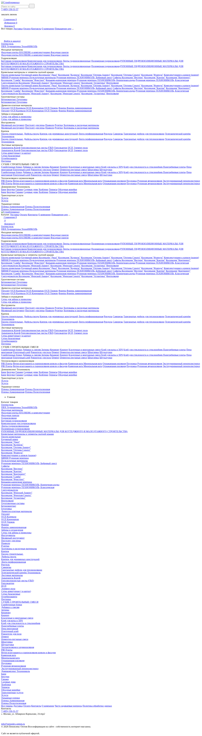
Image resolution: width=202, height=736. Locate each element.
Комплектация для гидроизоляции (44, 61)
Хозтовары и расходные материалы (81, 125)
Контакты (36, 28)
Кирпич (64, 167)
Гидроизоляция (9, 418)
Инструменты (8, 535)
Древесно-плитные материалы (16, 511)
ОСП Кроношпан (35, 108)
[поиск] (31, 6)
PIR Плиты (6, 181)
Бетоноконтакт (9, 99)
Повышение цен (63, 28)
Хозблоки (43, 189)
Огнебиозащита (9, 158)
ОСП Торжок (51, 108)
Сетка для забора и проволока (16, 116)
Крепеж (5, 551)
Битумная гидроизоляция (14, 61)
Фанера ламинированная (79, 108)
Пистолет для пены (35, 125)
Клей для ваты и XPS (112, 167)
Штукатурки (106, 169)
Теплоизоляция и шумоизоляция (17, 647)
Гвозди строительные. (12, 134)
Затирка (45, 167)
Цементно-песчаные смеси (73, 169)
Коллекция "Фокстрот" (33, 80)
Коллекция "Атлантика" (93, 83)
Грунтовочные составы (13, 503)
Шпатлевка (93, 169)
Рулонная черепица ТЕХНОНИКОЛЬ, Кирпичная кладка (106, 80)
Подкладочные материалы (42, 77)
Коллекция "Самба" (11, 80)
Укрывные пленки (10, 698)
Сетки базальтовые (10, 155)
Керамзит (54, 167)
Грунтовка (22, 99)
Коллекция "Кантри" (154, 77)
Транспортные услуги (12, 692)
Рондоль (108, 134)
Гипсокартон (60, 147)
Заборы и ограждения (12, 530)
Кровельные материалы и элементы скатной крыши (27, 434)
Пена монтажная (9, 628)
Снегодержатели (10, 83)
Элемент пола (81, 147)
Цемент (55, 169)
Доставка (18, 28)
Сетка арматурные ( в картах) (16, 153)
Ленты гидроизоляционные (77, 61)
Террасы (53, 189)
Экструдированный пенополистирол (181, 181)
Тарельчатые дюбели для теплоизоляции (143, 134)
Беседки (11, 189)
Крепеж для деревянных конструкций (59, 134)
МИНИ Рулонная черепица (15, 77)
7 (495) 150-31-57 (9, 9)
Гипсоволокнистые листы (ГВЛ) (37, 147)
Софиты (117, 77)
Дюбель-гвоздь (31, 134)
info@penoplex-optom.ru (13, 724)
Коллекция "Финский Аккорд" (34, 83)
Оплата (27, 28)
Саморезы (118, 134)
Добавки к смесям (32, 167)
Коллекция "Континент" (178, 77)
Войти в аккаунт (12, 41)
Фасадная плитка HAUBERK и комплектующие (26, 52)
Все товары (7, 706)
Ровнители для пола (41, 169)
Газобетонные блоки (11, 167)
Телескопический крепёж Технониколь (21, 572)
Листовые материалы (12, 575)
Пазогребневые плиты (174, 167)
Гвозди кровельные (11, 75)
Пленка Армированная (12, 206)
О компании (48, 28)
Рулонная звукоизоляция (149, 181)
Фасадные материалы (12, 410)
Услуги (4, 198)
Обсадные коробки (67, 189)
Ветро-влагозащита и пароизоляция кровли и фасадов (40, 181)
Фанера (62, 108)
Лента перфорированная (91, 134)
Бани (3, 189)
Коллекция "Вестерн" (133, 77)
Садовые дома (31, 189)
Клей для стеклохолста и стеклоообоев (143, 167)
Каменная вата (76, 181)
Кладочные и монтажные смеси (85, 167)
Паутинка (6, 161)
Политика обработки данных (97, 706)
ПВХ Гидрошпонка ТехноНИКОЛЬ (19, 46)
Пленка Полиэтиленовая (37, 206)
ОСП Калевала (18, 108)
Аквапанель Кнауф (10, 147)
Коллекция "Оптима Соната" (126, 75)
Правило (49, 125)
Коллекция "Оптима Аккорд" (96, 75)
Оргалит (5, 108)
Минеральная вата (93, 181)
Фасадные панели (60, 52)
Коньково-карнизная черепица (61, 80)
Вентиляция (112, 83)
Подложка (131, 181)
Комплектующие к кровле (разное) (181, 75)
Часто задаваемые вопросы (68, 706)
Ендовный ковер (30, 75)
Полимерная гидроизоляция (105, 61)
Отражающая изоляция (114, 181)
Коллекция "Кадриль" (69, 75)
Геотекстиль (7, 43)
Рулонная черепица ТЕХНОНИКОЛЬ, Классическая (162, 80)
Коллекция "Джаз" (48, 75)
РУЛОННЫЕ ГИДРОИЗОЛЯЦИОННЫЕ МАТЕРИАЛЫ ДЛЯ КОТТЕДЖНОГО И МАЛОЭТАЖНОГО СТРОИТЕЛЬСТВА (64, 431)
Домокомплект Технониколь (15, 671)
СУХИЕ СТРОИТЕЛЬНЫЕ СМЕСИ (19, 602)
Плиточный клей (21, 169)
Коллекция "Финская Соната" (65, 83)
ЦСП (70, 147)
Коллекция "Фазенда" (152, 75)
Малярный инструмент (13, 125)
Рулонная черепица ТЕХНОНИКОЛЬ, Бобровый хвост (84, 77)
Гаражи (19, 189)
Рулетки (59, 125)
